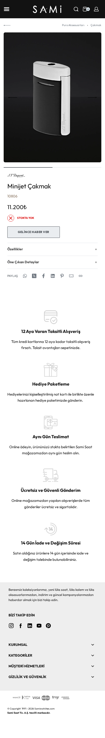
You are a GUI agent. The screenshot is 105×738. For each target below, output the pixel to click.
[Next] (92, 97)
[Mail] (71, 276)
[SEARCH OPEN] (76, 9)
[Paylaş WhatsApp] (25, 276)
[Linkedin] (29, 625)
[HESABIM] (96, 9)
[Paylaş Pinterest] (62, 276)
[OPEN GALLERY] (52, 97)
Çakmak (96, 25)
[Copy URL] (80, 276)
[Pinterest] (48, 625)
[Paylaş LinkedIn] (53, 276)
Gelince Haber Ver (33, 232)
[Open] (7, 9)
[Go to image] (28, 167)
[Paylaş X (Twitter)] (34, 276)
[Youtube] (39, 625)
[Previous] (12, 97)
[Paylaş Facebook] (43, 276)
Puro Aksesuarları (73, 25)
